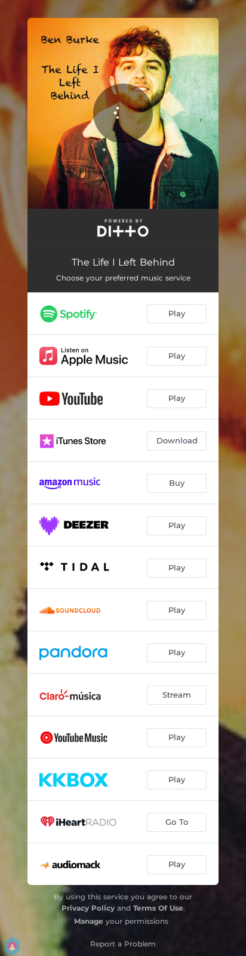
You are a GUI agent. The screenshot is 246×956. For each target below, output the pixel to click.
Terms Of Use (158, 907)
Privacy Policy (88, 907)
